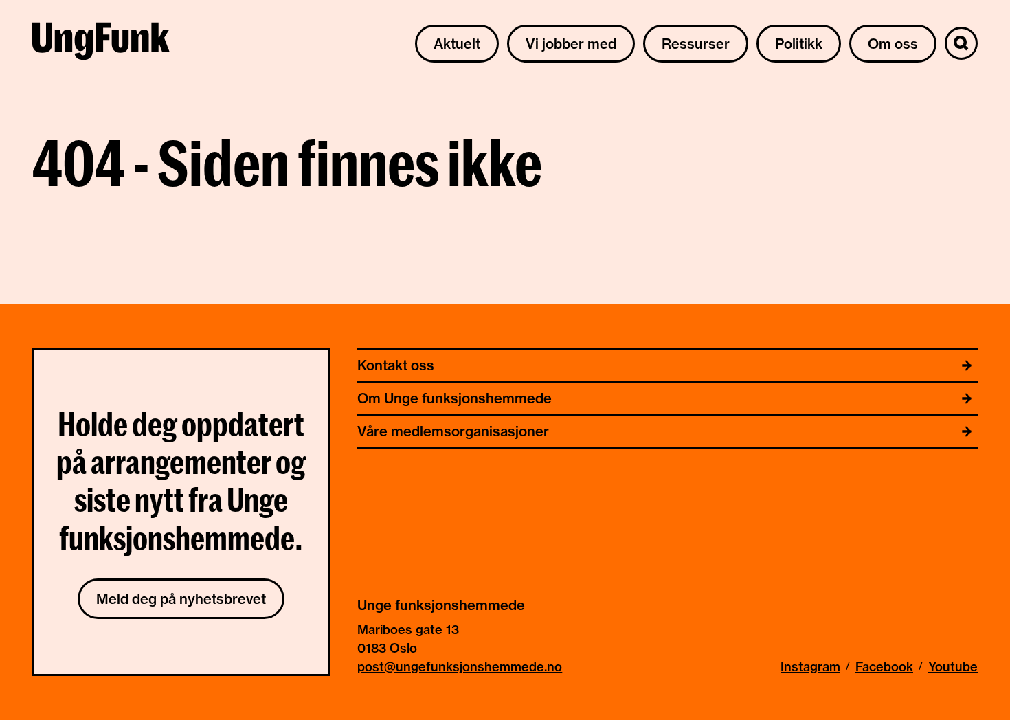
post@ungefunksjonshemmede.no (459, 667)
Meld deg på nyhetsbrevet (181, 598)
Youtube (953, 667)
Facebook (884, 667)
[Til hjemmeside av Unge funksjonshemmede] (101, 43)
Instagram (810, 667)
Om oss (893, 43)
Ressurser (696, 43)
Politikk (798, 43)
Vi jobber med (571, 43)
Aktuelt (457, 43)
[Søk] (961, 43)
